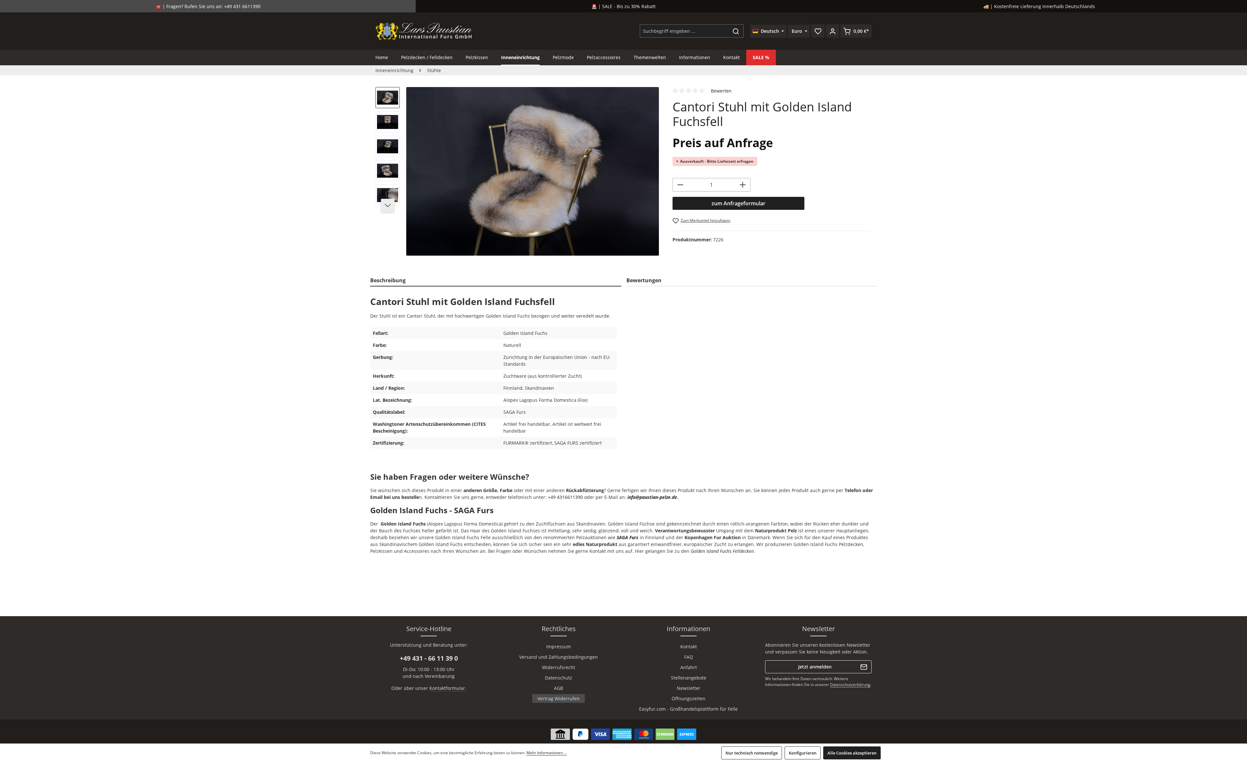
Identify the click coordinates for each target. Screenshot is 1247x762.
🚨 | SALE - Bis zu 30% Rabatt (623, 6)
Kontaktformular (447, 688)
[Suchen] (736, 31)
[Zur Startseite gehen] (424, 31)
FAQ (688, 657)
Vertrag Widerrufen (558, 698)
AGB (558, 688)
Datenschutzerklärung (850, 684)
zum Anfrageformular (738, 203)
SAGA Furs (627, 537)
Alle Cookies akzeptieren (851, 753)
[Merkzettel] (818, 31)
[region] (517, 174)
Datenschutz (558, 678)
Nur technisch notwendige (751, 753)
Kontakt (688, 646)
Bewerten (721, 91)
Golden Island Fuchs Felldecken (722, 551)
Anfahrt (688, 667)
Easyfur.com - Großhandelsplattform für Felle (688, 709)
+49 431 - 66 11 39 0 (429, 658)
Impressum (558, 646)
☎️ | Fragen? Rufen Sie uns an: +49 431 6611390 (208, 6)
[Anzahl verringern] (680, 185)
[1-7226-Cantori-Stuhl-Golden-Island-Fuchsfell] (532, 171)
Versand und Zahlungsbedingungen (558, 657)
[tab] (495, 280)
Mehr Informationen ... (546, 753)
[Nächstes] (388, 205)
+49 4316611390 (565, 497)
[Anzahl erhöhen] (742, 185)
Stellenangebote (688, 678)
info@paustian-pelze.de (652, 497)
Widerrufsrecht (558, 667)
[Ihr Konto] (832, 31)
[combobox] (684, 31)
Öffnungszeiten (688, 698)
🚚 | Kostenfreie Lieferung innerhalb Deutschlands (1039, 6)
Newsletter (688, 688)
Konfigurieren (802, 753)
